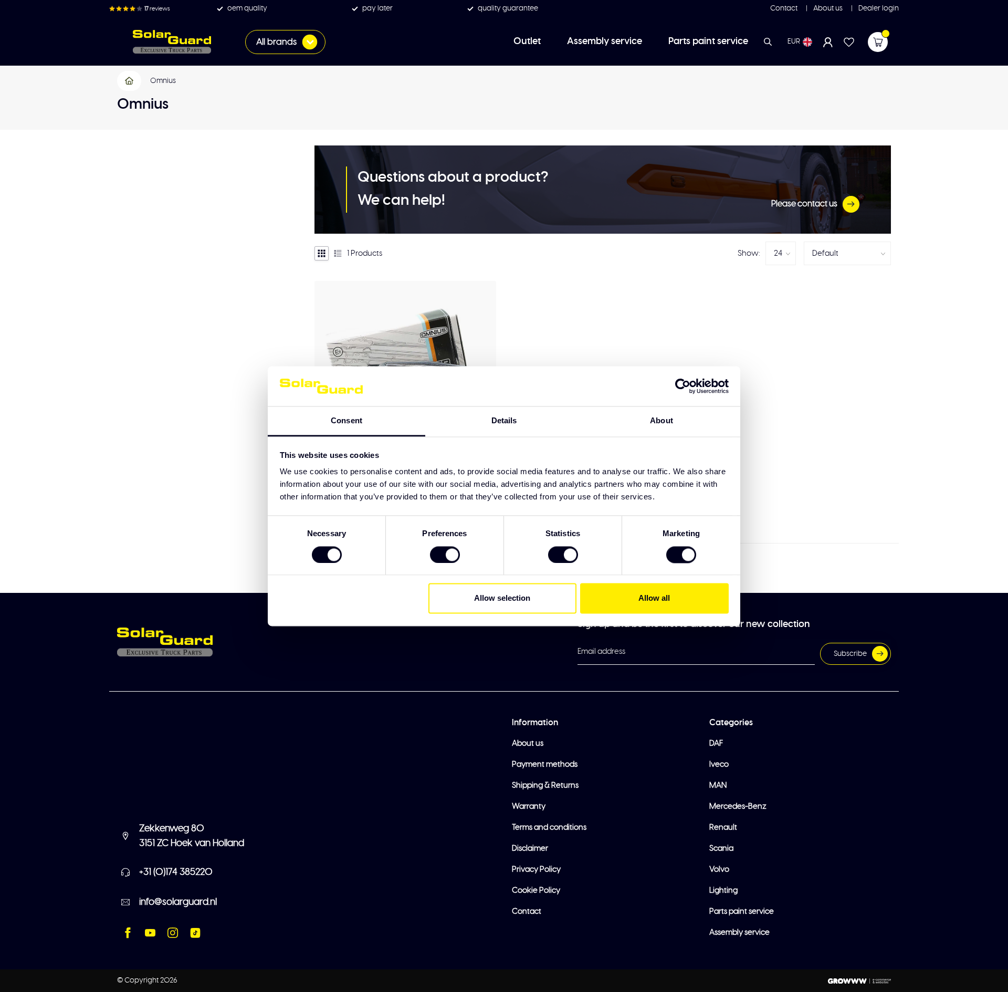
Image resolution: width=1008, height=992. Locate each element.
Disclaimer (530, 848)
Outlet (527, 41)
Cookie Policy (536, 890)
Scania (721, 848)
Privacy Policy (536, 869)
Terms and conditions (549, 827)
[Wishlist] (849, 42)
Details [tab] (504, 420)
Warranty (528, 806)
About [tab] (661, 420)
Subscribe (850, 653)
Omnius (163, 81)
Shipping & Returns (545, 785)
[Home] (129, 81)
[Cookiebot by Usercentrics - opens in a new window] (683, 386)
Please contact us (804, 204)
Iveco (719, 764)
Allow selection (502, 598)
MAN (718, 785)
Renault (723, 827)
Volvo (719, 869)
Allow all (654, 598)
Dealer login (878, 8)
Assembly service (604, 41)
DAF (716, 743)
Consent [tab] (346, 420)
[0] (878, 42)
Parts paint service (708, 41)
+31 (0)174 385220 (176, 872)
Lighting (723, 890)
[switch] (445, 554)
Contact (783, 8)
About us (827, 8)
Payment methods (545, 764)
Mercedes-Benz (737, 806)
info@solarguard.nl (178, 902)
